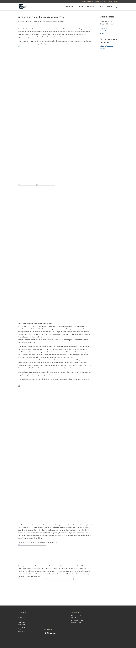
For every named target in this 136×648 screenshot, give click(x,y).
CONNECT (90, 7)
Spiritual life (43, 21)
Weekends (54, 21)
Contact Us (103, 31)
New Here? (104, 28)
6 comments (61, 21)
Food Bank (21, 622)
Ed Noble (22, 21)
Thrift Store (21, 624)
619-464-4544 (76, 622)
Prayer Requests (23, 629)
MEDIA (80, 7)
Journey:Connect (112, 1)
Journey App (22, 627)
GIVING (109, 7)
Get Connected (23, 616)
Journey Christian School (90, 1)
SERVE (101, 7)
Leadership (36, 21)
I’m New (21, 618)
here (33, 574)
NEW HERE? (70, 7)
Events (102, 1)
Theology (48, 21)
